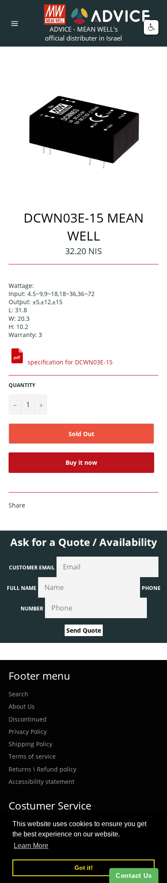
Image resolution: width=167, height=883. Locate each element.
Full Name (21, 588)
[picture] (17, 362)
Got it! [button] (84, 867)
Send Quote (83, 630)
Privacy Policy (28, 732)
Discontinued (28, 719)
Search (18, 694)
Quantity (22, 385)
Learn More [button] (31, 845)
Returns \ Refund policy (42, 769)
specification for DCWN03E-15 (70, 362)
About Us (22, 706)
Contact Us (134, 875)
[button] (151, 27)
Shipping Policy (30, 744)
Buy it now (81, 462)
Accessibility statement (42, 781)
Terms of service (32, 756)
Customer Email (32, 567)
